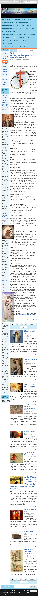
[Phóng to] (13, 53)
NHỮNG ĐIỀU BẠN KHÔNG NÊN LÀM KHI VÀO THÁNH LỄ (30, 551)
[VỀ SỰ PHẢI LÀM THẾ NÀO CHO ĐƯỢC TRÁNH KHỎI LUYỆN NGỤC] (16, 409)
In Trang (11, 320)
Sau (34, 53)
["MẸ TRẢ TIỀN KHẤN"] (8, 307)
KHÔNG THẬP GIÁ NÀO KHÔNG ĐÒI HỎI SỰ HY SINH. (30, 359)
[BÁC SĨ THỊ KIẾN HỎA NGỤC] (16, 515)
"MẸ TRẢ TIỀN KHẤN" (4, 282)
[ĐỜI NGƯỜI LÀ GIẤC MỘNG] (16, 434)
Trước (30, 53)
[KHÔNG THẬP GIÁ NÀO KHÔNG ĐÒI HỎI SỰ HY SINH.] (16, 366)
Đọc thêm (6, 209)
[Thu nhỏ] (11, 53)
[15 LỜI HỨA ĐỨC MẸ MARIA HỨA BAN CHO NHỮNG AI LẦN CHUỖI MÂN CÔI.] (8, 120)
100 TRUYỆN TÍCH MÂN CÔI (5, 91)
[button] (9, 37)
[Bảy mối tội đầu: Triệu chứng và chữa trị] (16, 458)
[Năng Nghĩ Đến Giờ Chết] (16, 535)
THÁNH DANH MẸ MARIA (4, 215)
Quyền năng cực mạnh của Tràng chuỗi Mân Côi (30, 331)
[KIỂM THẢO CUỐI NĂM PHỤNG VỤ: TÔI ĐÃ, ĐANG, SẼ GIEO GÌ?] (16, 387)
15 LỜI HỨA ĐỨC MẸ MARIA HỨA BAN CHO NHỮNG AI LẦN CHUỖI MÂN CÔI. (5, 101)
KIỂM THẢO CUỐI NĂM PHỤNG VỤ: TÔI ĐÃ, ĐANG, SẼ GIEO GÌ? (30, 384)
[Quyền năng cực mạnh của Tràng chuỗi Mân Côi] (16, 336)
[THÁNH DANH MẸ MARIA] (8, 232)
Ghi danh (11, 1)
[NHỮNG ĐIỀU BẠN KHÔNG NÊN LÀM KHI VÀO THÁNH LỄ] (16, 561)
